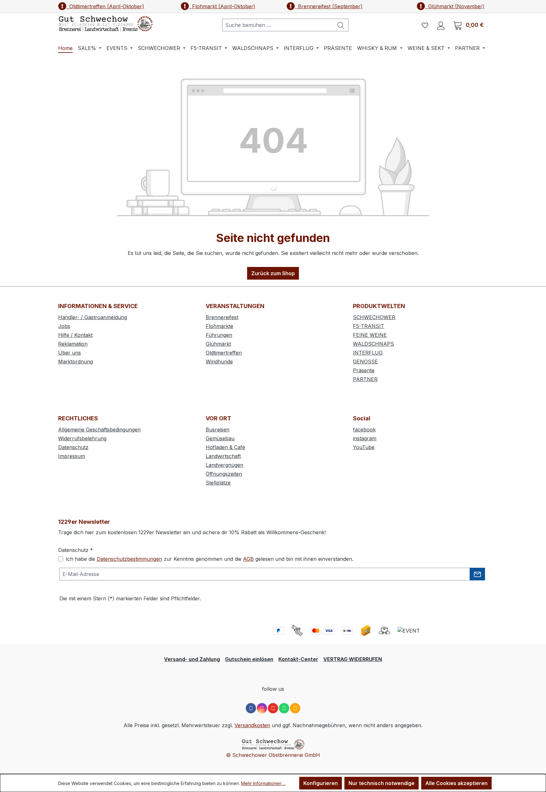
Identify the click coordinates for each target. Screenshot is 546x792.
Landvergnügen (224, 465)
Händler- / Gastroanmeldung (92, 317)
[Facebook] (251, 708)
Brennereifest (222, 317)
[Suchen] (341, 25)
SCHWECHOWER (374, 317)
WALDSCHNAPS (373, 344)
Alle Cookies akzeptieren (456, 783)
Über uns (69, 353)
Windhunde (219, 361)
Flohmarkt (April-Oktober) (222, 6)
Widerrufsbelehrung (82, 438)
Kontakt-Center (298, 659)
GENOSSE (365, 361)
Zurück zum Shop (273, 273)
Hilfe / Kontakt (75, 335)
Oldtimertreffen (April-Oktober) (105, 6)
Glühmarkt (218, 344)
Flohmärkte (219, 326)
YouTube (363, 447)
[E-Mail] (295, 708)
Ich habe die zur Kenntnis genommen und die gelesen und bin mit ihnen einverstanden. (209, 559)
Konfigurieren (320, 783)
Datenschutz (73, 447)
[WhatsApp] (284, 708)
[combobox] (278, 25)
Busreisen (217, 429)
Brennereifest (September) (328, 6)
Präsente (363, 370)
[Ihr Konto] (441, 25)
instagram (364, 438)
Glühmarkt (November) (454, 6)
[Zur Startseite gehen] (105, 24)
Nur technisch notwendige (382, 783)
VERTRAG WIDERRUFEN (352, 659)
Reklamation (73, 344)
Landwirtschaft (223, 456)
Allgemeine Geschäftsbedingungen (99, 429)
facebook (364, 429)
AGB (248, 559)
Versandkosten (252, 725)
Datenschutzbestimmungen (129, 559)
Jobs (64, 326)
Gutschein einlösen (249, 659)
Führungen (219, 335)
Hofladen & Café (225, 447)
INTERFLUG (368, 353)
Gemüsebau (220, 438)
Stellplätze (218, 483)
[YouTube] (273, 708)
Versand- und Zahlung (192, 659)
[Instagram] (262, 708)
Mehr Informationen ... (263, 783)
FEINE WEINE (370, 335)
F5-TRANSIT (368, 326)
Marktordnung (75, 361)
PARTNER (365, 379)
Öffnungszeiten (224, 474)
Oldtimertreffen (224, 353)
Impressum (71, 456)
